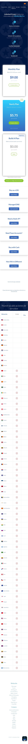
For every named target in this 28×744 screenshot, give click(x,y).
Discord (14, 726)
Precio (9, 7)
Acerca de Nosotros (14, 710)
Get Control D (14, 209)
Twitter (14, 724)
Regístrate (14, 8)
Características (4, 7)
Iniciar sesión (23, 7)
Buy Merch (14, 698)
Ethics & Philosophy (14, 695)
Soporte (13, 7)
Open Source (14, 702)
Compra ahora (14, 85)
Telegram (14, 727)
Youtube (14, 720)
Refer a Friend (14, 693)
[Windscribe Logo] (14, 3)
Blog (14, 719)
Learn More (14, 194)
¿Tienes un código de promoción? (14, 180)
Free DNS (14, 704)
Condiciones (14, 713)
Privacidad (13, 711)
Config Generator (14, 46)
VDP (14, 715)
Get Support (14, 689)
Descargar (18, 7)
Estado (14, 700)
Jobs (14, 717)
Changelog (14, 697)
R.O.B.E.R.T (14, 56)
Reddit (13, 722)
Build (14, 154)
